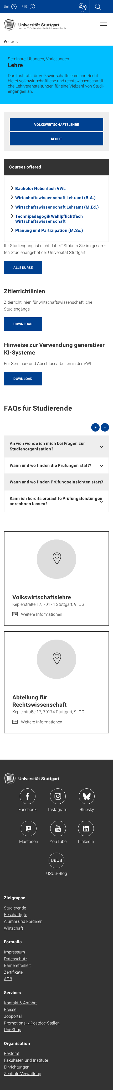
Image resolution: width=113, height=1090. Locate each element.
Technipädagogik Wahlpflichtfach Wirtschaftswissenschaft (49, 218)
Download (23, 323)
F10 (24, 6)
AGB (8, 978)
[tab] (56, 446)
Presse (10, 1009)
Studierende (15, 908)
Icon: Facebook (27, 796)
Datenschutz (15, 958)
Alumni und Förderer (23, 921)
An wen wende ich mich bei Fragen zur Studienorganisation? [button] (47, 445)
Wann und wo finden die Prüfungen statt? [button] (50, 465)
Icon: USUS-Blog (56, 860)
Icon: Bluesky (87, 796)
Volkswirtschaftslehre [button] (56, 124)
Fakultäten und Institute (26, 1060)
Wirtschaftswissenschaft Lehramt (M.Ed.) (57, 207)
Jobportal (13, 1016)
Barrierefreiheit (17, 965)
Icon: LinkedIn (86, 828)
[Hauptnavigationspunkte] (103, 25)
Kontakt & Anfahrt (20, 1002)
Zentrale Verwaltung (22, 1073)
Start (5, 41)
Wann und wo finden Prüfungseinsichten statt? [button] (56, 481)
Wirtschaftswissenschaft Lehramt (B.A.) (55, 197)
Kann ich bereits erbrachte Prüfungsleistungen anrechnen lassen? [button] (56, 500)
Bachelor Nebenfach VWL (40, 188)
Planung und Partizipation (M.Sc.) (49, 230)
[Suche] (98, 6)
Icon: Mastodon (29, 828)
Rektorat (11, 1053)
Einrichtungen (16, 1067)
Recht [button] (56, 139)
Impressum (14, 952)
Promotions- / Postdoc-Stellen (32, 1023)
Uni (6, 6)
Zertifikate (13, 972)
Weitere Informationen (41, 614)
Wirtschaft (13, 928)
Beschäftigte (15, 914)
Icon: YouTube (58, 828)
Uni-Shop (12, 1029)
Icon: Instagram (58, 796)
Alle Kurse (23, 267)
